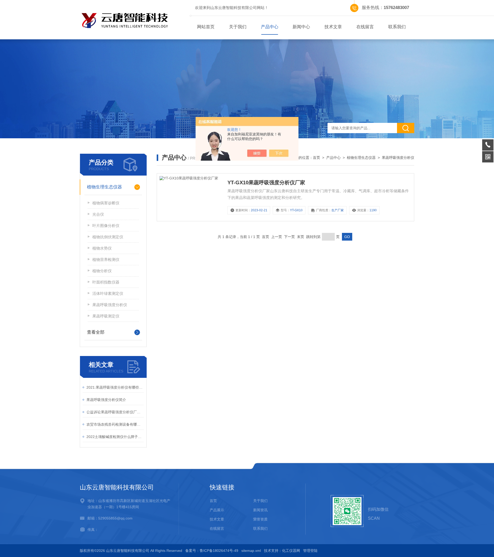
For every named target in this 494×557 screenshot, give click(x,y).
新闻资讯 (260, 510)
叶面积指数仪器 (105, 282)
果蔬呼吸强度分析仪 (109, 305)
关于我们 (237, 26)
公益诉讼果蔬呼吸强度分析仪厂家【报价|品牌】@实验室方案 (115, 412)
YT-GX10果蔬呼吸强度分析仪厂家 (266, 182)
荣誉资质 (260, 519)
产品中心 (269, 26)
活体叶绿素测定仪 (107, 293)
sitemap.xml (251, 551)
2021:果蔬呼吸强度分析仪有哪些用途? (115, 387)
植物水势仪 (102, 248)
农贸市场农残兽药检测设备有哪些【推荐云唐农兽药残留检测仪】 (115, 424)
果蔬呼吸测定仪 (105, 316)
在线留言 (365, 26)
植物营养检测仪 (105, 259)
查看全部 (95, 332)
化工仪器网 (291, 551)
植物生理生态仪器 (104, 187)
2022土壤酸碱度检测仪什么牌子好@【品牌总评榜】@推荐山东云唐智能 (115, 437)
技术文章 (333, 26)
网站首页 (206, 26)
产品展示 (217, 510)
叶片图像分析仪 (105, 225)
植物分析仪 (102, 271)
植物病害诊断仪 (105, 203)
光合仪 (98, 214)
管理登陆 (310, 551)
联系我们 (397, 26)
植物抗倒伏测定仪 (107, 237)
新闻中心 (301, 26)
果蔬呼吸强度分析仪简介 (106, 400)
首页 (316, 158)
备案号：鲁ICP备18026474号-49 (211, 551)
